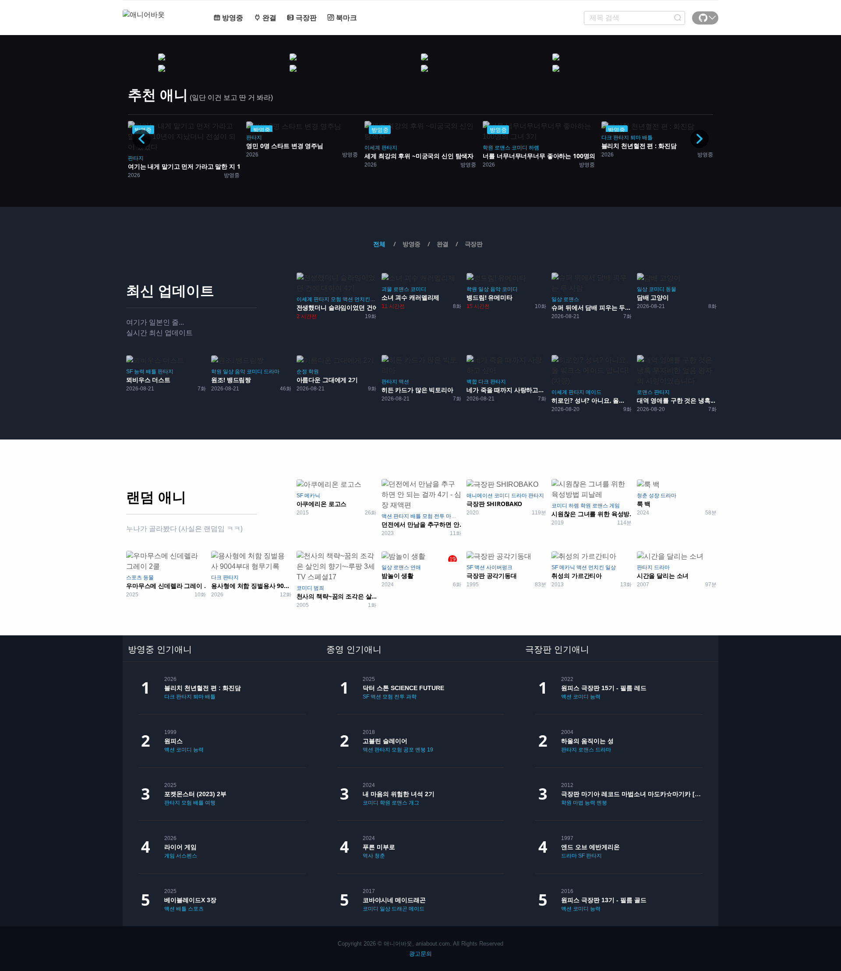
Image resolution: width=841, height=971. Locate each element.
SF (129, 372)
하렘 (534, 148)
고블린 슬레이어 (385, 740)
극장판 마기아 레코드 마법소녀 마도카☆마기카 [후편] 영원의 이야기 (632, 793)
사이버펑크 (499, 567)
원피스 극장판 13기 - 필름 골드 (604, 900)
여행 (210, 803)
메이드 (593, 392)
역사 (368, 856)
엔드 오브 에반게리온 (590, 847)
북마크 (345, 17)
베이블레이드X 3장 (190, 900)
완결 (268, 17)
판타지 (136, 158)
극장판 (305, 17)
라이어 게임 (180, 847)
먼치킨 (362, 299)
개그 (414, 803)
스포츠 (134, 577)
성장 (654, 496)
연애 (415, 567)
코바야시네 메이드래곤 (394, 900)
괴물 (387, 289)
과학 (411, 697)
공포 (408, 750)
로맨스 (502, 148)
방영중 (231, 17)
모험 (336, 299)
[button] (699, 139)
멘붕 (420, 750)
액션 (348, 299)
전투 (439, 516)
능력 (139, 372)
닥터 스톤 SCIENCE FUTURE (403, 687)
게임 (614, 506)
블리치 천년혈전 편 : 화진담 (202, 687)
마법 (451, 516)
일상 (483, 289)
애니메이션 (479, 496)
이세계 (372, 148)
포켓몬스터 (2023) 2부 (195, 793)
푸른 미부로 (379, 847)
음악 (495, 289)
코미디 (519, 148)
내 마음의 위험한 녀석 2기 (399, 793)
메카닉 (312, 496)
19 (430, 750)
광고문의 (420, 953)
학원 (488, 148)
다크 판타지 (615, 138)
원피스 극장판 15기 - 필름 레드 (604, 687)
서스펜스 (186, 856)
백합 (471, 382)
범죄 (319, 588)
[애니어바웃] (158, 9)
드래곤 (399, 909)
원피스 (173, 740)
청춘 (642, 496)
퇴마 (635, 138)
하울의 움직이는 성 (587, 740)
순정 (302, 372)
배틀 (647, 138)
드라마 (271, 372)
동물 (671, 289)
